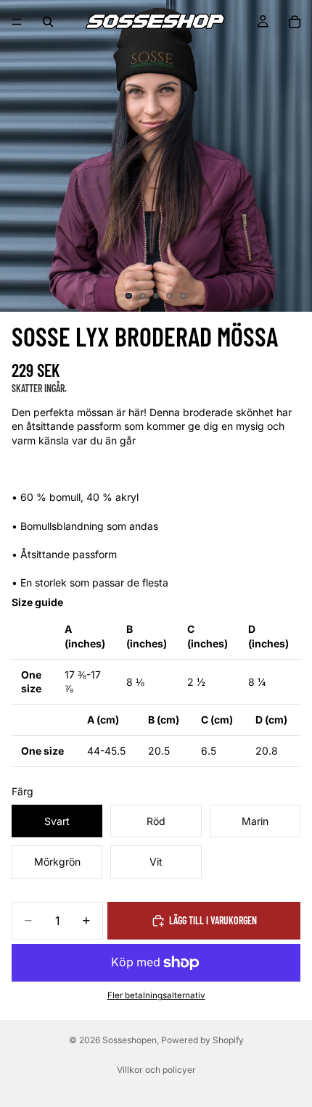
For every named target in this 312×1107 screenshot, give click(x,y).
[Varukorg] (295, 22)
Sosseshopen (129, 1040)
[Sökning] (48, 22)
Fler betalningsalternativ (156, 995)
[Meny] (16, 21)
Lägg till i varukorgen (213, 920)
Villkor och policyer (156, 1069)
